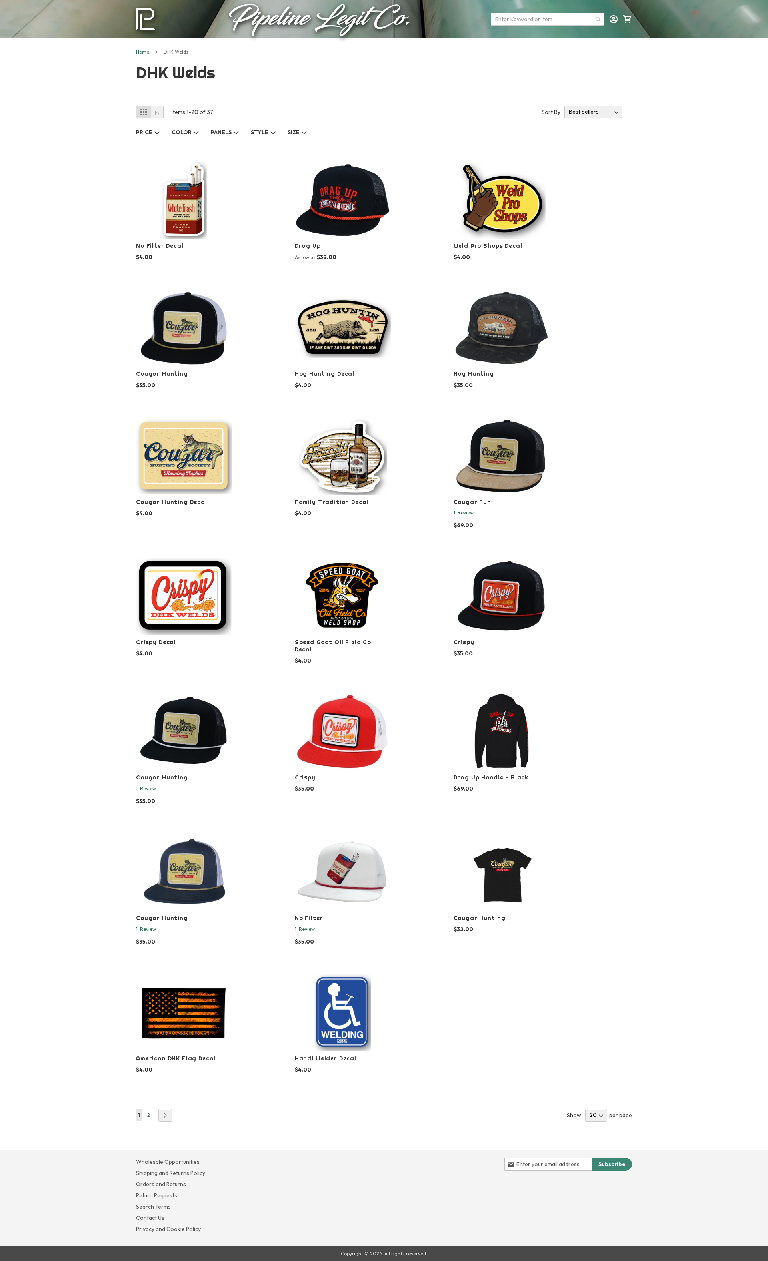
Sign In (613, 19)
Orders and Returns (161, 1184)
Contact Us (150, 1217)
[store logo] (146, 19)
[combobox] (547, 19)
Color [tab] (182, 132)
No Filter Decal (160, 245)
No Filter (309, 918)
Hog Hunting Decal (324, 373)
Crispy (464, 642)
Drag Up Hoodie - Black (491, 777)
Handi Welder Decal (325, 1058)
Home (142, 52)
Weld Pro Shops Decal (488, 245)
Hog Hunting (474, 373)
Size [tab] (294, 132)
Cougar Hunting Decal (171, 502)
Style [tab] (259, 132)
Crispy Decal (156, 642)
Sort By (551, 111)
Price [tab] (144, 132)
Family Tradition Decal (331, 502)
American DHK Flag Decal (176, 1058)
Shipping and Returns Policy (170, 1173)
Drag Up (308, 245)
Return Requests (156, 1195)
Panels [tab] (221, 132)
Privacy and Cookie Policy (168, 1229)
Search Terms (153, 1206)
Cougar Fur (472, 502)
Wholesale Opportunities (168, 1161)
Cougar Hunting (162, 373)
